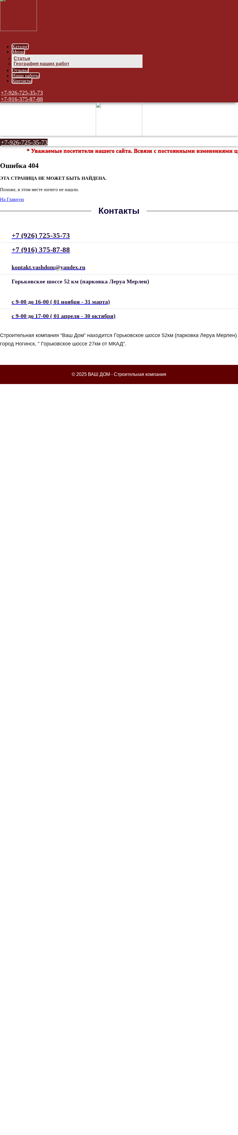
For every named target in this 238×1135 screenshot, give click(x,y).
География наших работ (41, 63)
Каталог (20, 46)
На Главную (12, 199)
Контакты (22, 80)
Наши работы (25, 75)
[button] (21, 93)
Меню (18, 51)
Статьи (22, 58)
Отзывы (20, 70)
